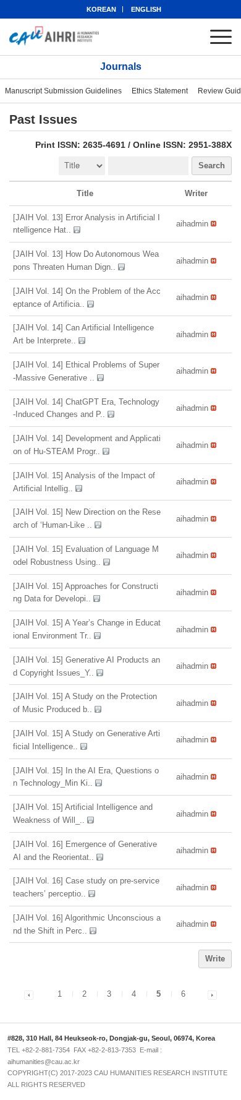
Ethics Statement (160, 91)
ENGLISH (146, 9)
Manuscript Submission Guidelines (63, 91)
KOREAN (101, 9)
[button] (192, 223)
